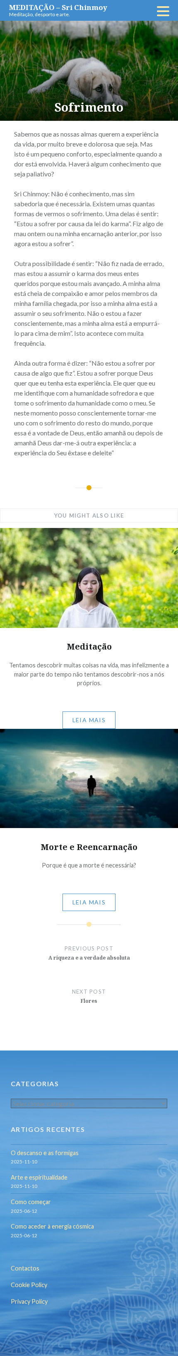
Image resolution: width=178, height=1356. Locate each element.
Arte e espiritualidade (39, 1177)
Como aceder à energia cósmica (52, 1226)
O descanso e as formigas (45, 1152)
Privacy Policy (29, 1301)
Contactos (25, 1268)
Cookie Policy (29, 1284)
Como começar (31, 1201)
